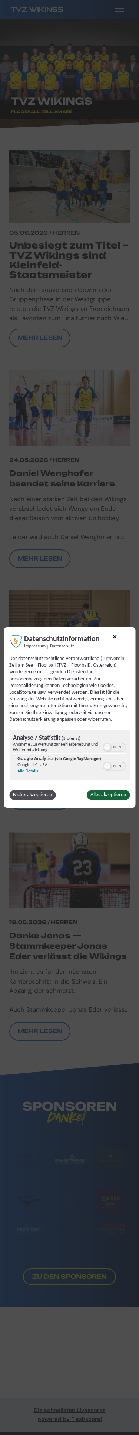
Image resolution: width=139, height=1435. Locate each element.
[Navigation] (120, 9)
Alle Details (27, 771)
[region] (69, 756)
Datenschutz (62, 646)
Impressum (35, 646)
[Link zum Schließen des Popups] (115, 638)
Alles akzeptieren (108, 795)
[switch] (114, 746)
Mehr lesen (39, 558)
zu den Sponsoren (69, 1276)
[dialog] (69, 717)
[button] (107, 747)
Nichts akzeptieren (32, 795)
